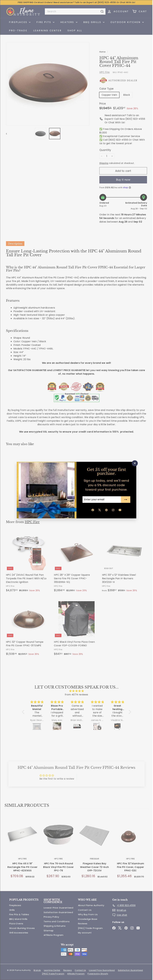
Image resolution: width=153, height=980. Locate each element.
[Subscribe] (124, 499)
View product (22, 835)
